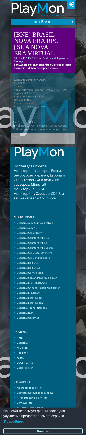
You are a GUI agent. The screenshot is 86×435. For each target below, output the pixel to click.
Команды (22, 347)
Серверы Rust (25, 312)
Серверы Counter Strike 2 (32, 243)
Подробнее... (14, 421)
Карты (20, 357)
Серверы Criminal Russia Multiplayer (38, 288)
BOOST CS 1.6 (25, 362)
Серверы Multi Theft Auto (32, 283)
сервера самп (57, 129)
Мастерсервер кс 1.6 (29, 387)
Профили (22, 352)
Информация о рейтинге (32, 397)
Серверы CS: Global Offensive (34, 253)
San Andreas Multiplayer (52, 58)
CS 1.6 (55, 193)
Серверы (22, 342)
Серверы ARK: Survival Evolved (35, 223)
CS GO (41, 189)
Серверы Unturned (28, 317)
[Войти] (71, 5)
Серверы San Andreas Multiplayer (37, 278)
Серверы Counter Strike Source (35, 248)
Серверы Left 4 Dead (29, 298)
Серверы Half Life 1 (28, 263)
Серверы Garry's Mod (30, 273)
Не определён (36, 106)
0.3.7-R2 (29, 93)
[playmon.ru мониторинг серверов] (39, 162)
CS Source (48, 198)
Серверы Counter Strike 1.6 (33, 238)
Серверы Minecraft (28, 293)
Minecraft (38, 184)
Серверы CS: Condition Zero (33, 258)
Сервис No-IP (25, 367)
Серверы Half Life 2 (28, 268)
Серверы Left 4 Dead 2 (30, 302)
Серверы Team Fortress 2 (32, 307)
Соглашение (24, 402)
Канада (18, 61)
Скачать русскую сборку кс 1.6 (35, 392)
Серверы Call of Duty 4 (30, 233)
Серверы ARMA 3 (27, 228)
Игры (20, 337)
